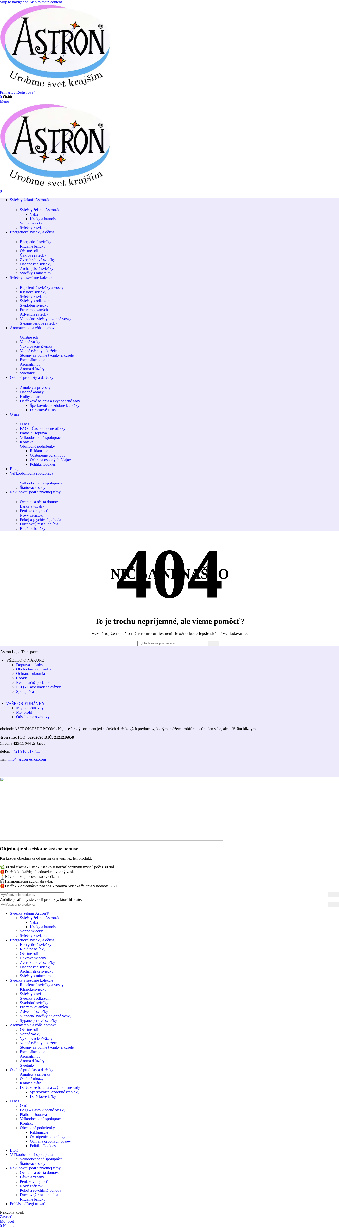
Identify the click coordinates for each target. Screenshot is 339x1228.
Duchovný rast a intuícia (39, 524)
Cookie (22, 678)
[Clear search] (204, 643)
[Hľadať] (213, 643)
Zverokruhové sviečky (37, 260)
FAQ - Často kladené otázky (38, 687)
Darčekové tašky (43, 410)
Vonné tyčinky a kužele (38, 351)
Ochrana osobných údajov (50, 460)
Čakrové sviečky (33, 255)
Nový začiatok (31, 515)
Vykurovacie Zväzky (36, 346)
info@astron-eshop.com (27, 759)
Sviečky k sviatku (34, 227)
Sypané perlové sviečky (38, 323)
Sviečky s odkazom (35, 301)
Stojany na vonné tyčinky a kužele (47, 355)
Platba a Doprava (33, 433)
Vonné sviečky (31, 223)
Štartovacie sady (32, 487)
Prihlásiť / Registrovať (27, 1204)
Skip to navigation (15, 2)
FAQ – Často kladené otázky (42, 428)
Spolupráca (25, 691)
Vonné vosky (30, 342)
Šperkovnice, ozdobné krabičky (54, 405)
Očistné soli (29, 251)
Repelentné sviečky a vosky (42, 287)
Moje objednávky (30, 708)
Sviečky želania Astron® (39, 210)
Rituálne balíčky (32, 246)
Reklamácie (39, 451)
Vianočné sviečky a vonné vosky (45, 319)
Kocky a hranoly (43, 219)
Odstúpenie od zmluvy (47, 455)
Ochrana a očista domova (40, 502)
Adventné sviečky (34, 314)
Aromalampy (30, 364)
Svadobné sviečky (34, 305)
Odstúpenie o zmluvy (33, 717)
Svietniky (27, 373)
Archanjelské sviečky (36, 268)
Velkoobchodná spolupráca (41, 437)
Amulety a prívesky (35, 387)
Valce (34, 214)
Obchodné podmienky (37, 446)
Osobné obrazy (32, 392)
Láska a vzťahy (32, 506)
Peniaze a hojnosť (34, 511)
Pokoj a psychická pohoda (40, 520)
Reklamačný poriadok (33, 682)
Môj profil (24, 712)
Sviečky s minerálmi (36, 273)
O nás (24, 424)
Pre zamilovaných (34, 310)
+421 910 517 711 (25, 751)
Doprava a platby (29, 665)
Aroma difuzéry (32, 369)
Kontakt (26, 442)
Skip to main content (46, 2)
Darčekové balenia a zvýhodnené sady (50, 401)
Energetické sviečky (35, 242)
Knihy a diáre (30, 396)
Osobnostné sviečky (35, 264)
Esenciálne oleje (32, 360)
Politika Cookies (43, 464)
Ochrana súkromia (30, 673)
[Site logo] (62, 88)
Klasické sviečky (33, 292)
